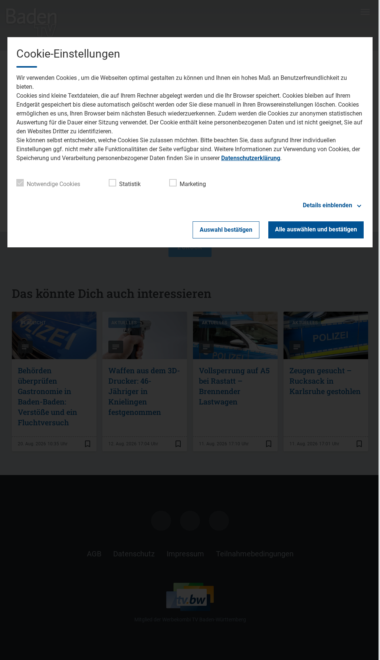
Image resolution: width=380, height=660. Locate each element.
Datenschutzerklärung (250, 158)
